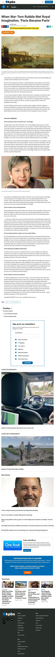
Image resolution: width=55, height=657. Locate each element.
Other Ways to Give (21, 648)
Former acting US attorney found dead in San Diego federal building (19, 510)
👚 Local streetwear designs (10, 313)
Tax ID (19, 651)
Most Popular (5, 475)
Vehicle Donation (21, 653)
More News (5, 579)
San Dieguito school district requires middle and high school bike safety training (46, 595)
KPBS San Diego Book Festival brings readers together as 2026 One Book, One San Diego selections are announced (7, 597)
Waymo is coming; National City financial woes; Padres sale (17, 428)
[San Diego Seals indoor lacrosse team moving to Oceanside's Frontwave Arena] (21, 584)
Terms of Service (21, 635)
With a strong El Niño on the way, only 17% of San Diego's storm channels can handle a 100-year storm (27, 520)
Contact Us (38, 620)
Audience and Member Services (42, 615)
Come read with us (29, 540)
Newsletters (20, 618)
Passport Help (39, 627)
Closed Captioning (39, 618)
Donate (27, 572)
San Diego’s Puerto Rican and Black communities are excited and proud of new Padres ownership (27, 525)
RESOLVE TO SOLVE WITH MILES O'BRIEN (12, 469)
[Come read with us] (12, 545)
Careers (19, 620)
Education (43, 589)
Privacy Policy (20, 630)
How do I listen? (39, 625)
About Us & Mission (22, 615)
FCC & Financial (21, 623)
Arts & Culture (4, 589)
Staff (19, 632)
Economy (16, 589)
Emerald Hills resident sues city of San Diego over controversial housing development (24, 530)
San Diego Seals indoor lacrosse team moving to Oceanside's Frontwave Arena (20, 594)
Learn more (27, 550)
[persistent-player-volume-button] (8, 6)
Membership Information (23, 646)
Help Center (38, 630)
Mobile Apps (20, 625)
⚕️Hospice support (8, 311)
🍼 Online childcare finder (9, 316)
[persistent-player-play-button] (3, 6)
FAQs (37, 623)
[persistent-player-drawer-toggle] (53, 6)
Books (7, 302)
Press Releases (21, 627)
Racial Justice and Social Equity (33, 590)
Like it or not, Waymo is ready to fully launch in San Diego (16, 515)
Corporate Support (21, 641)
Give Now (49, 2)
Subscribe (27, 362)
